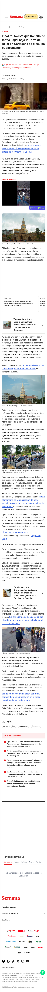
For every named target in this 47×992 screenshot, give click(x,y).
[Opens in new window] (8, 961)
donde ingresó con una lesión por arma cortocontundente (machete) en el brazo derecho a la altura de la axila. (21, 697)
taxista (5, 726)
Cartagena (22, 27)
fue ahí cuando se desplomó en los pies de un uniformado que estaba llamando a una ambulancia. (23, 620)
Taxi (13, 726)
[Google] (3, 961)
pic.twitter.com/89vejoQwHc (15, 532)
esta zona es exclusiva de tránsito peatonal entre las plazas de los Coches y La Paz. (21, 148)
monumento (23, 726)
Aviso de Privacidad (11, 968)
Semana (5, 27)
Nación (13, 27)
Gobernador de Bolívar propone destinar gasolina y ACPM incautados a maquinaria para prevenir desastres (18, 303)
